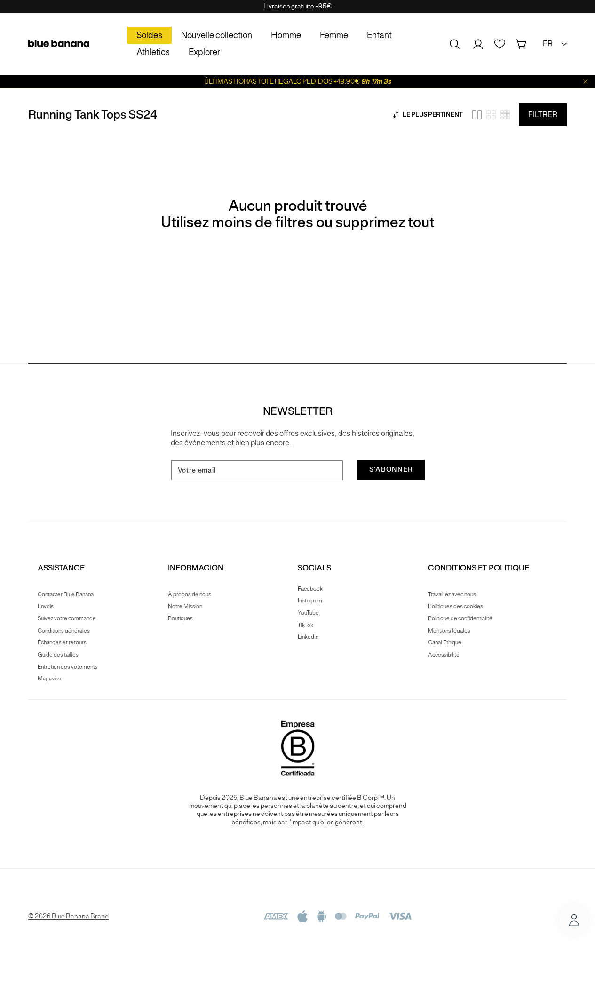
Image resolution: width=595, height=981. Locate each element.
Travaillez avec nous (452, 594)
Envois (46, 605)
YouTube (308, 612)
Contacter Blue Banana (66, 594)
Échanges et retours (62, 642)
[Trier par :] (395, 115)
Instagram (310, 600)
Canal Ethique (444, 642)
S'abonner (391, 469)
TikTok (305, 624)
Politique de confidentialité (460, 618)
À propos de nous (189, 594)
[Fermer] (585, 81)
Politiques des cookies (455, 605)
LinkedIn (308, 636)
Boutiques (180, 618)
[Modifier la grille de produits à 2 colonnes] (477, 114)
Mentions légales (449, 630)
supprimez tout (385, 222)
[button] (454, 44)
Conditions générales (64, 630)
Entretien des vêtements (68, 666)
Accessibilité (444, 654)
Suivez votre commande (67, 618)
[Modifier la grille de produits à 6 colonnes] (505, 114)
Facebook (310, 588)
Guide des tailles (58, 654)
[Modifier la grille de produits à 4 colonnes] (491, 114)
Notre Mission (185, 605)
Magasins (49, 678)
